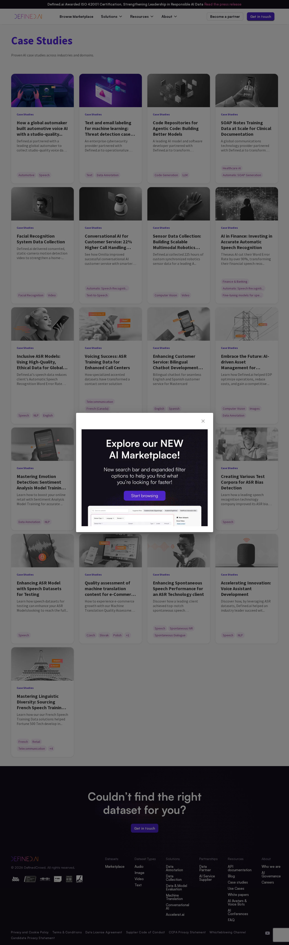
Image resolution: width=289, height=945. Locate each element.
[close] (203, 421)
